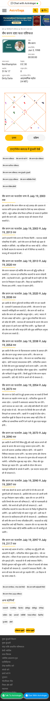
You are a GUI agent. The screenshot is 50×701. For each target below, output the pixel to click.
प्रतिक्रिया (6, 662)
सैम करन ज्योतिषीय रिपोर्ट (28, 179)
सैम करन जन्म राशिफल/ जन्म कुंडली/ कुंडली (16, 173)
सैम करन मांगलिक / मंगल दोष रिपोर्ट (14, 587)
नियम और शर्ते (7, 685)
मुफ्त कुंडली (6, 643)
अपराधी (16, 615)
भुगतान (4, 677)
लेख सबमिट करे (8, 666)
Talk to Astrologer (13, 695)
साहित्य (5, 615)
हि (45, 10)
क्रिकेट (20, 608)
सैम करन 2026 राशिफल (10, 179)
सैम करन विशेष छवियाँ (9, 186)
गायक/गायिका (31, 615)
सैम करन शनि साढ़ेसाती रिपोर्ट (36, 587)
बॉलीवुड (34, 608)
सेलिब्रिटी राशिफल (12, 29)
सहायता (5, 688)
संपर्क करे (5, 669)
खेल (10, 615)
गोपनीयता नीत (7, 681)
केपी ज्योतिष (6, 650)
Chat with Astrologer (24, 3)
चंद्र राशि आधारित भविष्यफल (13, 646)
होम (3, 29)
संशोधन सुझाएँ (30, 630)
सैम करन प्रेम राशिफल (36, 159)
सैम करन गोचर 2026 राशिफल (12, 594)
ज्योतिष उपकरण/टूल (10, 658)
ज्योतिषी (23, 615)
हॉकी (11, 622)
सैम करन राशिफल (8, 159)
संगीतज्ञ (41, 608)
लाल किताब (6, 654)
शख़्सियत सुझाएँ (19, 630)
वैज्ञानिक (40, 615)
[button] (3, 20)
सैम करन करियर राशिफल (11, 166)
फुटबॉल (5, 622)
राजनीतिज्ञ (13, 608)
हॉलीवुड (27, 608)
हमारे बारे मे (6, 673)
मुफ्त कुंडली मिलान (9, 639)
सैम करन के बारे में (21, 159)
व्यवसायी (5, 608)
